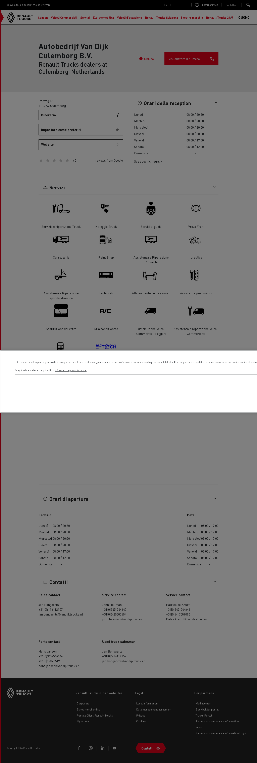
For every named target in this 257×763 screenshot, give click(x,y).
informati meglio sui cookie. (71, 370)
